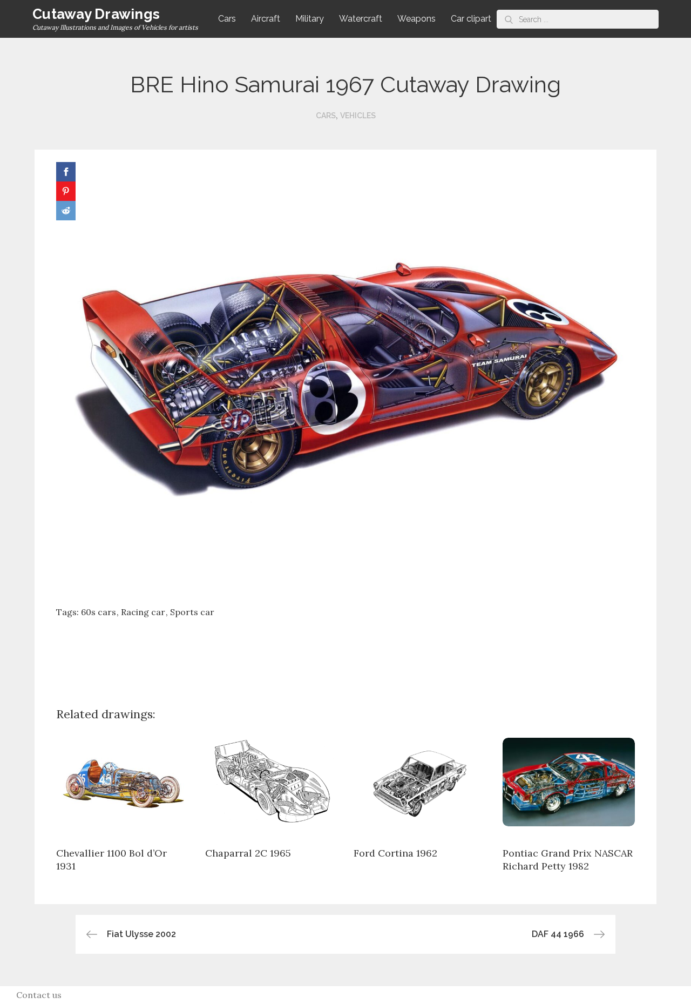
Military (309, 19)
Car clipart (471, 19)
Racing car (143, 612)
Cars (227, 19)
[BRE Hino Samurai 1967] (345, 378)
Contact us (39, 994)
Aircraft (265, 19)
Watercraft (360, 19)
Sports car (192, 612)
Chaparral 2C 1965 (248, 853)
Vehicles (358, 115)
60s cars (98, 612)
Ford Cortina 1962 (395, 853)
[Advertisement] (345, 654)
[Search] (509, 19)
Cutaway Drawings (96, 14)
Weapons (416, 19)
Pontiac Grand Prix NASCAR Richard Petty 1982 (568, 859)
